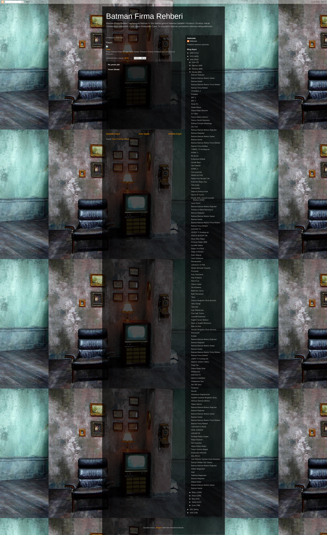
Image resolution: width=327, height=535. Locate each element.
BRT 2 (193, 98)
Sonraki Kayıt (113, 134)
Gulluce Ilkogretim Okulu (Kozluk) (203, 300)
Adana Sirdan (196, 482)
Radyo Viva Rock (197, 249)
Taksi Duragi (195, 304)
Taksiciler (194, 307)
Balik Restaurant (197, 294)
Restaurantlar (196, 261)
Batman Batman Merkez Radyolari (204, 130)
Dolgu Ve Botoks (197, 252)
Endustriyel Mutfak (198, 159)
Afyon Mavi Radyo (198, 239)
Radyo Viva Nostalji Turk (200, 178)
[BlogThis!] (137, 58)
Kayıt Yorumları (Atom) (120, 139)
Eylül (194, 62)
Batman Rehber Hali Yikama (201, 462)
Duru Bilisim (195, 456)
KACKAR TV (196, 229)
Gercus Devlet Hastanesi (200, 120)
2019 (192, 56)
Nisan (194, 496)
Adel (193, 472)
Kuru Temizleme (197, 274)
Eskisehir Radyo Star (199, 182)
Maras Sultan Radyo (198, 446)
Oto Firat (194, 127)
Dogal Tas (195, 365)
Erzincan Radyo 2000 (199, 242)
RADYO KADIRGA (198, 378)
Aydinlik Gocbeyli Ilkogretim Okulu (204, 398)
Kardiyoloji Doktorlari (198, 453)
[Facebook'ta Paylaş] (142, 58)
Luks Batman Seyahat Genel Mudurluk (205, 459)
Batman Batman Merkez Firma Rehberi (205, 85)
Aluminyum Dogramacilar (200, 394)
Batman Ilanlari (196, 81)
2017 (192, 509)
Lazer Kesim (196, 203)
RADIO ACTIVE (197, 175)
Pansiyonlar (195, 188)
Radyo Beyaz (196, 107)
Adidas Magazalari (198, 469)
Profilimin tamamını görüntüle (198, 45)
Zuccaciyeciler (196, 172)
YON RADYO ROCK (198, 427)
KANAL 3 (194, 153)
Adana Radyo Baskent (199, 110)
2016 (192, 513)
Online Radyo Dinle (198, 368)
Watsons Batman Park (199, 192)
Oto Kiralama (196, 287)
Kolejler (194, 336)
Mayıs (194, 492)
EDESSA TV (196, 375)
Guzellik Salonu (197, 245)
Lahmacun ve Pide (198, 265)
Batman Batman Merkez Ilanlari (203, 78)
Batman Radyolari (197, 75)
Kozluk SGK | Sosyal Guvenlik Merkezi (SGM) (202, 199)
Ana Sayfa (144, 134)
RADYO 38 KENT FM (199, 236)
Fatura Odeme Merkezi (199, 117)
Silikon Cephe (196, 284)
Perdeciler (195, 388)
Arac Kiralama (196, 278)
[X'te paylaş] (140, 58)
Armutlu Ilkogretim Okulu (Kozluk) (203, 330)
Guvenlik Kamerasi (198, 317)
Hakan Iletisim (196, 404)
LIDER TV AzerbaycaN (199, 359)
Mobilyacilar (195, 372)
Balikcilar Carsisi (197, 291)
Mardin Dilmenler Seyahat (200, 268)
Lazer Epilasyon (197, 258)
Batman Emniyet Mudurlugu (201, 123)
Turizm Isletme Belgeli (199, 449)
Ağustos (195, 65)
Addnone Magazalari (198, 475)
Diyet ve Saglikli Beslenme (201, 323)
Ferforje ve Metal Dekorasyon (202, 210)
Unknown (193, 41)
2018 (192, 59)
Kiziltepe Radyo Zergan (199, 436)
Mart (194, 499)
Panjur (108, 49)
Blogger (159, 528)
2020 (192, 53)
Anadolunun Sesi (197, 381)
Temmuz (195, 69)
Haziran (195, 72)
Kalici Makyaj (196, 255)
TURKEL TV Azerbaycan (200, 149)
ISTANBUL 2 (196, 91)
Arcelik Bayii (196, 162)
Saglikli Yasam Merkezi (200, 320)
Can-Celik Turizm (197, 313)
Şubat (194, 502)
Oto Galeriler (196, 166)
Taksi (193, 297)
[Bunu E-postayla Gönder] (135, 58)
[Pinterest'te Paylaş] (145, 58)
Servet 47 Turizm (197, 195)
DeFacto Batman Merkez (200, 401)
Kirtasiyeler (195, 333)
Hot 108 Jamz (196, 385)
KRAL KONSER (197, 430)
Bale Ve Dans (196, 326)
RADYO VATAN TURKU (200, 362)
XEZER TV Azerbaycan (200, 232)
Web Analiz (195, 185)
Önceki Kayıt (174, 134)
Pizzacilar (194, 271)
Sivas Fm (194, 104)
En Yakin (194, 114)
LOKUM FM (195, 433)
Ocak (194, 505)
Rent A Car (195, 281)
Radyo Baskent (197, 440)
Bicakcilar (194, 156)
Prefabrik (194, 94)
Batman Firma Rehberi (144, 16)
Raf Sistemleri (196, 443)
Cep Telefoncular (197, 310)
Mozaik (194, 391)
